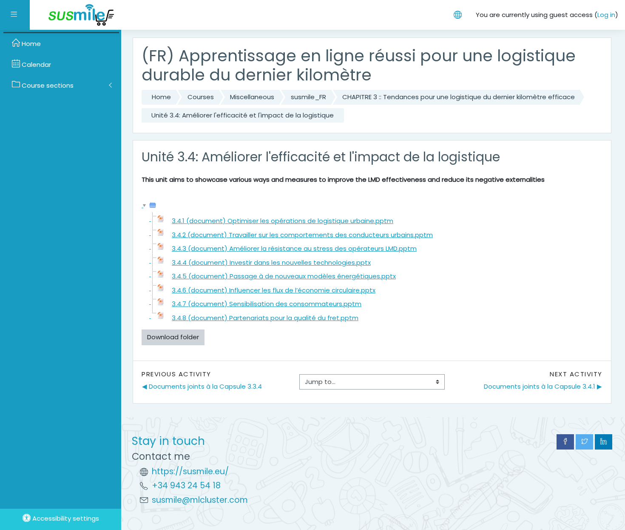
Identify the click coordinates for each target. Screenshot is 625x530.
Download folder (173, 336)
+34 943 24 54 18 (186, 485)
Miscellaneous (252, 96)
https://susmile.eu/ (190, 471)
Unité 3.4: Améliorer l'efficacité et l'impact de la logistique (242, 115)
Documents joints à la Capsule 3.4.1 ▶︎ (543, 386)
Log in (606, 14)
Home (161, 96)
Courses (201, 96)
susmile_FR (308, 96)
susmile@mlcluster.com (200, 500)
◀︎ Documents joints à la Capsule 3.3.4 (202, 386)
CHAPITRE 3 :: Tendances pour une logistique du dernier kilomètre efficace (458, 96)
